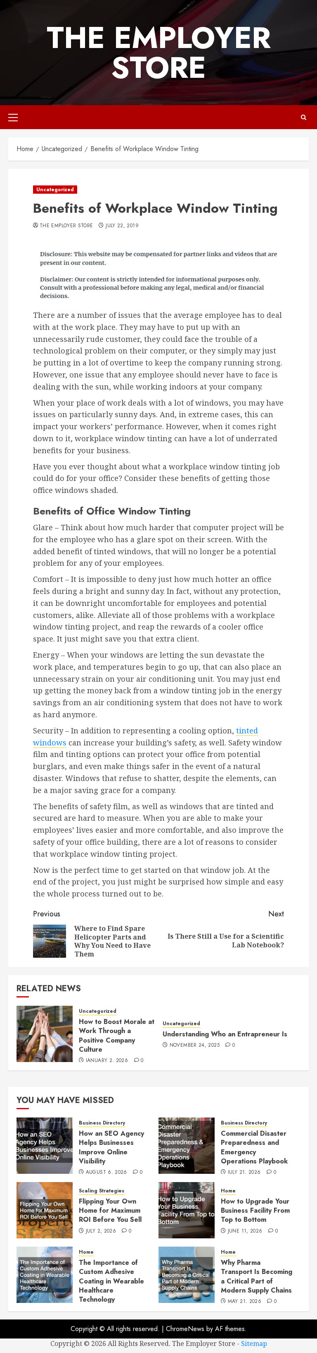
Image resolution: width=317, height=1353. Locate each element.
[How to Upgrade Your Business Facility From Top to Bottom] (186, 1210)
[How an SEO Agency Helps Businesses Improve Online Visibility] (45, 1145)
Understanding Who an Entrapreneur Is (225, 1034)
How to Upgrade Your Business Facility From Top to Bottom (255, 1211)
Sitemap (254, 1343)
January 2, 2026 (107, 1060)
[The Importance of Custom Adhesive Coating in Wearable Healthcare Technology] (45, 1275)
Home (228, 1190)
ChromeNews (185, 1329)
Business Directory (102, 1123)
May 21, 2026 (244, 1301)
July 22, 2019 (122, 226)
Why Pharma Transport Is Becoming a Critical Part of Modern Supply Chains (256, 1276)
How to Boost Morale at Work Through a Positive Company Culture (116, 1035)
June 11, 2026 (245, 1231)
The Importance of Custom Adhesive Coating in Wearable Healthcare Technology (111, 1281)
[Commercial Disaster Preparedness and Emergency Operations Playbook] (186, 1145)
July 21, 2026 (244, 1172)
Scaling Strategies (101, 1190)
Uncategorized (55, 189)
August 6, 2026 (106, 1172)
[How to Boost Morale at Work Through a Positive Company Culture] (45, 1034)
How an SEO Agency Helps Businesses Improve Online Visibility (111, 1147)
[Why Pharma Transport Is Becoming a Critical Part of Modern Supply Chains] (186, 1275)
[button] (13, 117)
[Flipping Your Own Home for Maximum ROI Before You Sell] (45, 1210)
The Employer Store (159, 52)
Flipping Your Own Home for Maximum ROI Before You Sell (110, 1211)
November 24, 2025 (195, 1045)
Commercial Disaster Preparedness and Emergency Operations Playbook (254, 1147)
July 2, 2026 (101, 1231)
